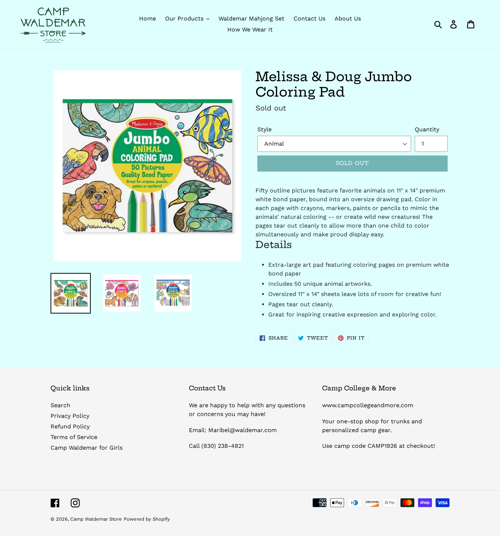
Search (60, 405)
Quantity (427, 129)
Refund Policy (70, 426)
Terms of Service (74, 437)
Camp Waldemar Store (96, 519)
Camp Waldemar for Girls (87, 447)
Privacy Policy (70, 415)
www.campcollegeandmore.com (367, 405)
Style (264, 129)
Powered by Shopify (147, 519)
